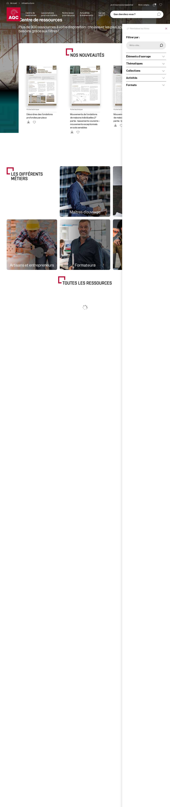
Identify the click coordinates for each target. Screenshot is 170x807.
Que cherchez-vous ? (125, 14)
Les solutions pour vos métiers (49, 14)
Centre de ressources (31, 14)
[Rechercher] (158, 14)
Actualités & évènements (86, 14)
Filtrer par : (133, 37)
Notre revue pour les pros (68, 14)
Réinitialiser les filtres (139, 29)
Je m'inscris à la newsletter (121, 5)
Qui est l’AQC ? (101, 14)
